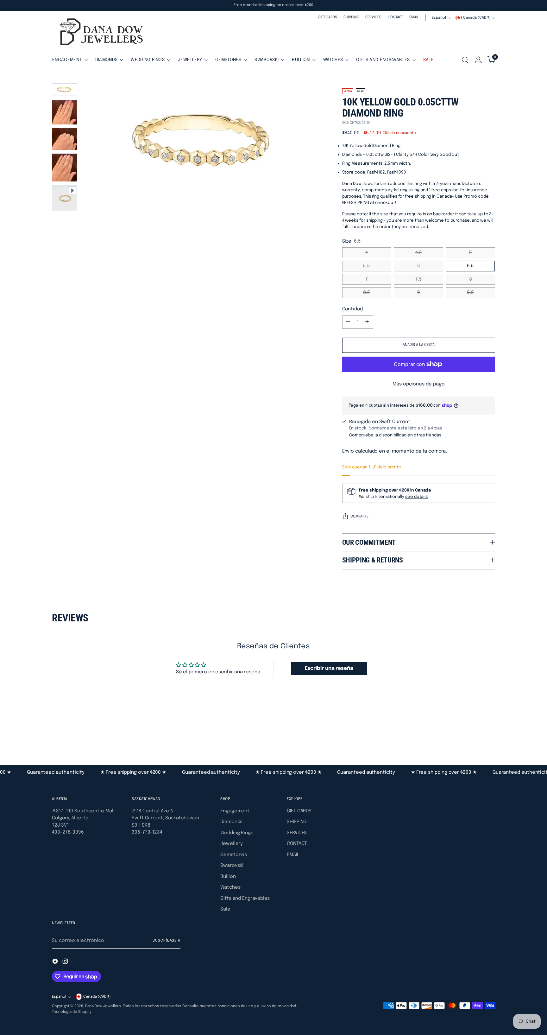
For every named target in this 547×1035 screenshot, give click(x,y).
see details (416, 496)
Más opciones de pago (419, 384)
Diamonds (231, 821)
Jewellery (231, 843)
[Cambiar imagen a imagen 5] (64, 198)
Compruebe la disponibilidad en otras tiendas (395, 435)
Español (439, 18)
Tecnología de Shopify (71, 1012)
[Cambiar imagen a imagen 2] (64, 112)
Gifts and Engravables (245, 898)
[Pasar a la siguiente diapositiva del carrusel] (489, 730)
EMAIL (293, 854)
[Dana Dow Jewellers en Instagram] (66, 962)
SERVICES (297, 832)
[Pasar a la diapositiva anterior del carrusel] (475, 731)
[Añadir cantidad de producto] (367, 322)
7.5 (418, 279)
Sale (225, 909)
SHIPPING (296, 821)
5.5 (366, 266)
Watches (230, 887)
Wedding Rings (236, 832)
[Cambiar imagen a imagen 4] (64, 167)
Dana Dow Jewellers (103, 1006)
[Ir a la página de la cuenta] (478, 60)
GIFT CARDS (299, 811)
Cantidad (352, 309)
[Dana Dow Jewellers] (99, 33)
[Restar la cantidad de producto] (348, 322)
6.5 (470, 266)
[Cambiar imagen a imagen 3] (64, 139)
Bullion (228, 876)
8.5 (366, 292)
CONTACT (296, 843)
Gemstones (233, 854)
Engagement (234, 811)
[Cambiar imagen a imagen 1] (64, 90)
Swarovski (231, 865)
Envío (348, 451)
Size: (351, 241)
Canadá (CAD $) (477, 18)
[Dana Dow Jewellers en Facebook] (56, 962)
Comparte (359, 516)
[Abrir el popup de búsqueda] (465, 60)
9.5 (470, 292)
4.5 (418, 252)
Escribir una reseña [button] (329, 668)
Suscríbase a (166, 941)
